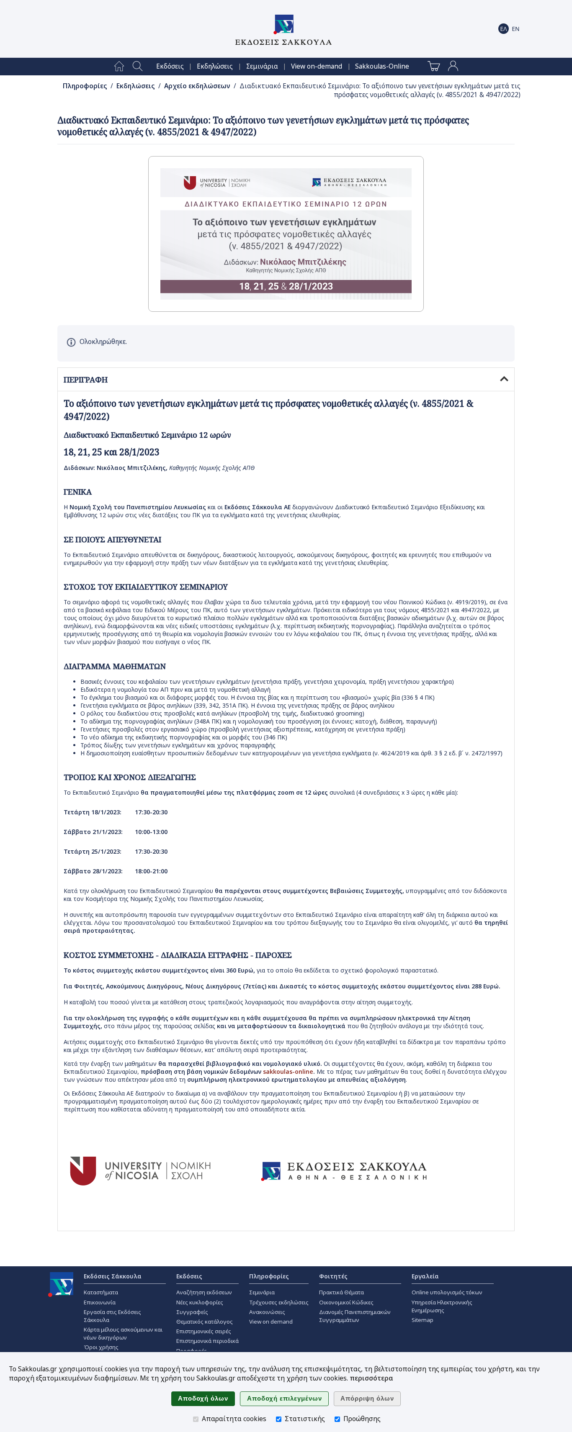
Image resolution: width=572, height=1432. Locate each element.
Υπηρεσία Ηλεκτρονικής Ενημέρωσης (442, 1306)
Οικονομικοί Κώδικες (346, 1302)
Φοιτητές (333, 1276)
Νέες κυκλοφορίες (199, 1302)
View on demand (271, 1321)
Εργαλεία (425, 1276)
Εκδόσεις (170, 66)
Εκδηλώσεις (215, 66)
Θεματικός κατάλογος (204, 1321)
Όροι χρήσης (101, 1347)
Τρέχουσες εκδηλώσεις (279, 1302)
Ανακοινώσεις (267, 1312)
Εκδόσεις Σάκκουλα (113, 1276)
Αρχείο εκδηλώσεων (197, 86)
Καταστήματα (101, 1292)
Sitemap (422, 1320)
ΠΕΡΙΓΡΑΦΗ (86, 380)
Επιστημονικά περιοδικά (207, 1341)
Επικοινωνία (100, 1302)
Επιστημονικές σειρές (203, 1331)
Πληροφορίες (85, 86)
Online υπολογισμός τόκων (447, 1292)
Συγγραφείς (192, 1312)
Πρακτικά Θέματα (341, 1292)
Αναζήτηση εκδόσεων (204, 1292)
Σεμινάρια (262, 66)
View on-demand (316, 66)
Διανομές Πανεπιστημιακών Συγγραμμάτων (355, 1316)
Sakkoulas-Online (382, 66)
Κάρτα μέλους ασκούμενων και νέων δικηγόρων (123, 1333)
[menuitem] (119, 66)
